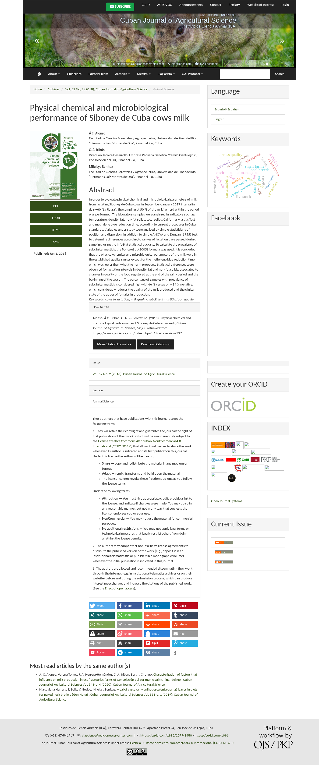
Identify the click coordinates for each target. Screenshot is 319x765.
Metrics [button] (142, 74)
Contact (215, 5)
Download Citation (154, 344)
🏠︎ (39, 74)
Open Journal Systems (226, 501)
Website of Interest (260, 5)
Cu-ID (146, 5)
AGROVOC (164, 5)
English (219, 119)
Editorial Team (98, 74)
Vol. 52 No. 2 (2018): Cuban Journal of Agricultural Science (106, 89)
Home (37, 89)
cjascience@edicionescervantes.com (107, 735)
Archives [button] (121, 74)
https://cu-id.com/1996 (212, 735)
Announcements (191, 5)
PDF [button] (56, 206)
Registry (234, 5)
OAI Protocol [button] (191, 74)
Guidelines (74, 74)
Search (279, 74)
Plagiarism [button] (165, 74)
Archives (54, 89)
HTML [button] (56, 230)
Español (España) (227, 109)
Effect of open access (119, 588)
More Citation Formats (113, 344)
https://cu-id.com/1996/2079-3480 (166, 735)
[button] (102, 605)
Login (285, 5)
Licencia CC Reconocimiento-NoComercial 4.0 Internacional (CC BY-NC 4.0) (182, 743)
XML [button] (56, 242)
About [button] (53, 74)
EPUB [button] (56, 218)
